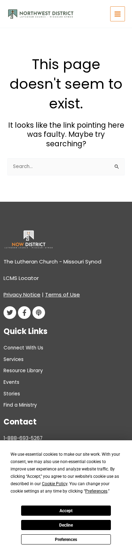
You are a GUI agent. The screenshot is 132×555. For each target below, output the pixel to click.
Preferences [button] (96, 491)
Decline (66, 525)
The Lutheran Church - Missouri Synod (52, 261)
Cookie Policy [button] (54, 483)
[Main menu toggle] (117, 13)
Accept (66, 510)
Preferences (66, 539)
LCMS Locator (21, 278)
